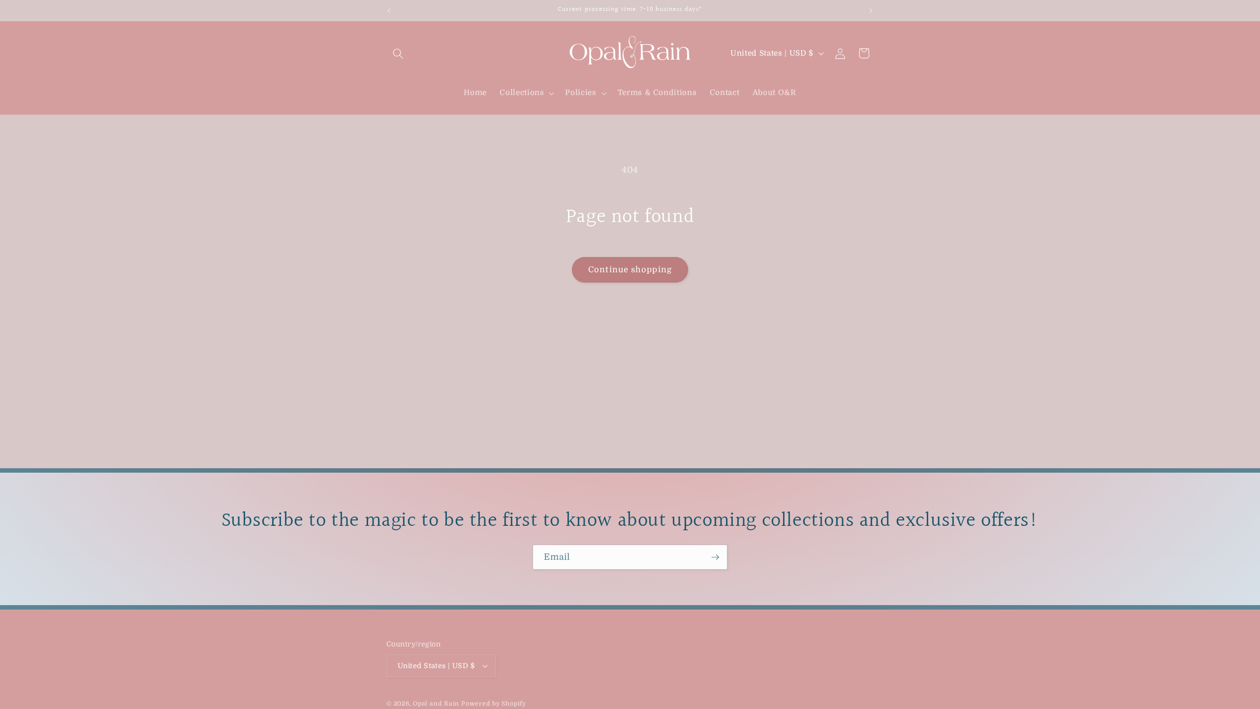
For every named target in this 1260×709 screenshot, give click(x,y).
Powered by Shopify (493, 703)
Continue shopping (630, 269)
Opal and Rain (436, 703)
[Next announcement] (871, 10)
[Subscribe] (715, 557)
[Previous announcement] (389, 10)
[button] (398, 53)
